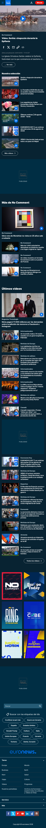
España (14, 725)
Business (5, 770)
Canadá (23, 407)
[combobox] (23, 706)
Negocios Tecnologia (10, 319)
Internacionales (27, 331)
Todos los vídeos (33, 561)
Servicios (5, 800)
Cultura (26, 731)
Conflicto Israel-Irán (13, 720)
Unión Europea (10, 736)
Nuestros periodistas (9, 789)
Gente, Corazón (29, 742)
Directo (39, 3)
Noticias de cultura (28, 356)
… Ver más (9, 65)
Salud (26, 775)
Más (3, 805)
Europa (4, 765)
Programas (28, 784)
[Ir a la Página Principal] (8, 2)
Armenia (24, 535)
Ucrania (38, 736)
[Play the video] (23, 18)
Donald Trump (11, 731)
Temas (4, 760)
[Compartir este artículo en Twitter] (8, 47)
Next (3, 775)
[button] (10, 153)
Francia (26, 736)
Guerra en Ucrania (34, 720)
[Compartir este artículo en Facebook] (3, 47)
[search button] (40, 706)
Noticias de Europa (28, 343)
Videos (4, 784)
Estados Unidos (29, 725)
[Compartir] (13, 47)
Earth (26, 770)
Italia (38, 731)
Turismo (14, 742)
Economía (24, 509)
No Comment (7, 233)
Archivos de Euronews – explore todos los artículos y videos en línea (33, 791)
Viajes (4, 779)
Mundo (26, 765)
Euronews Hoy (26, 458)
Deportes (24, 484)
